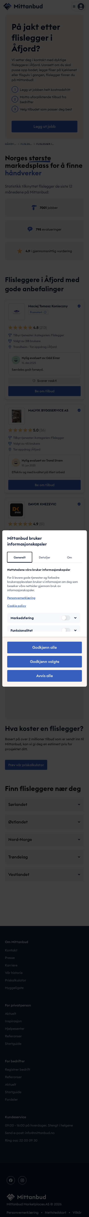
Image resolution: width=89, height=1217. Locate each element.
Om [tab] (69, 557)
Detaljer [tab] (44, 557)
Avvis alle (44, 675)
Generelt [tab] (20, 557)
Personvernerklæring (21, 598)
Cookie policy (16, 606)
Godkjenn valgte (44, 661)
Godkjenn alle (44, 647)
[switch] (65, 617)
